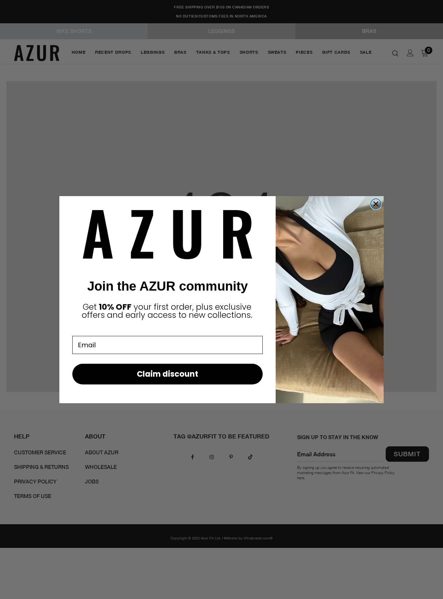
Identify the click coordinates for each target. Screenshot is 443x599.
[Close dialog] (376, 204)
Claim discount (167, 374)
